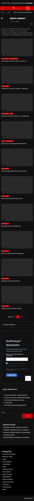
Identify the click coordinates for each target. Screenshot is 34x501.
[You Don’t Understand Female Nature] (17, 240)
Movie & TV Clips (7, 474)
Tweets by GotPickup (9, 324)
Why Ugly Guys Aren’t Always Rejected (15, 405)
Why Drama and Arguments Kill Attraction (13, 143)
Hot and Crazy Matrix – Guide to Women (16, 395)
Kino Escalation (6, 472)
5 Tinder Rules (8, 402)
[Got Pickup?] (17, 8)
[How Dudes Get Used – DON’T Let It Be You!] (17, 47)
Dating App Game (7, 469)
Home (2, 12)
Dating (3, 141)
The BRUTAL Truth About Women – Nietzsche (14, 88)
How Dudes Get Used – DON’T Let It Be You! (14, 61)
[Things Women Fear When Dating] (17, 295)
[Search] (32, 8)
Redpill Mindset (5, 58)
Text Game (5, 484)
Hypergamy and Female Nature (10, 281)
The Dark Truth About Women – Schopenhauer (15, 116)
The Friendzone (6, 487)
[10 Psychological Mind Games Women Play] (17, 157)
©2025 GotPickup (28, 498)
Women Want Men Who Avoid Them (12, 198)
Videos (9, 12)
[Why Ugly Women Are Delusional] (17, 212)
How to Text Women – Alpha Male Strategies (17, 397)
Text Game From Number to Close (14, 400)
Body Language (6, 461)
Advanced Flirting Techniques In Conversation (16, 437)
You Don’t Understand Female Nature (12, 253)
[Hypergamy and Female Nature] (17, 267)
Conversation (6, 464)
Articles (4, 459)
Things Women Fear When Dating (11, 308)
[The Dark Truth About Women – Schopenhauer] (17, 102)
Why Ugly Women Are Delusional (11, 226)
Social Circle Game (7, 482)
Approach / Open (7, 456)
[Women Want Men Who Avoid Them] (17, 185)
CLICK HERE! (29, 3)
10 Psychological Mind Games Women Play (14, 171)
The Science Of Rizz (8, 435)
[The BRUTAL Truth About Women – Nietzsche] (17, 75)
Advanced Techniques (8, 454)
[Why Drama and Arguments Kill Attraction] (17, 130)
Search (3, 412)
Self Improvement (14, 58)
